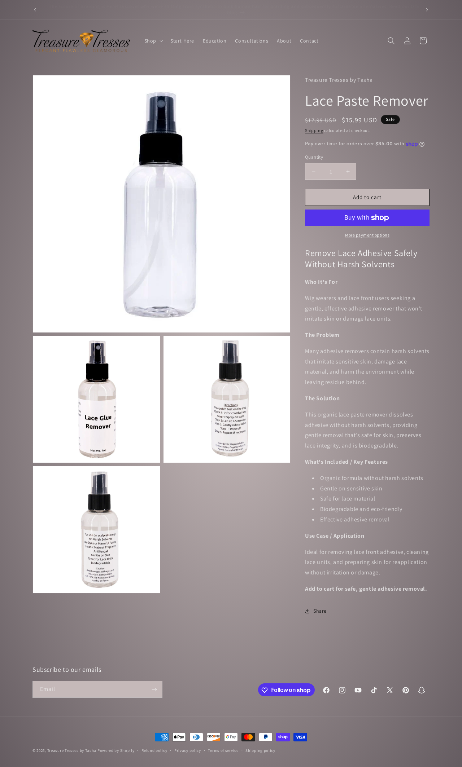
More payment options (367, 235)
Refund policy (154, 750)
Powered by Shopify (116, 750)
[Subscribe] (154, 689)
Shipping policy (260, 750)
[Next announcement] (427, 10)
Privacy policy (187, 750)
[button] (153, 40)
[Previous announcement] (35, 10)
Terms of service (223, 750)
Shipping (314, 130)
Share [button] (320, 611)
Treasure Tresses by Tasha (72, 750)
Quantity (314, 157)
